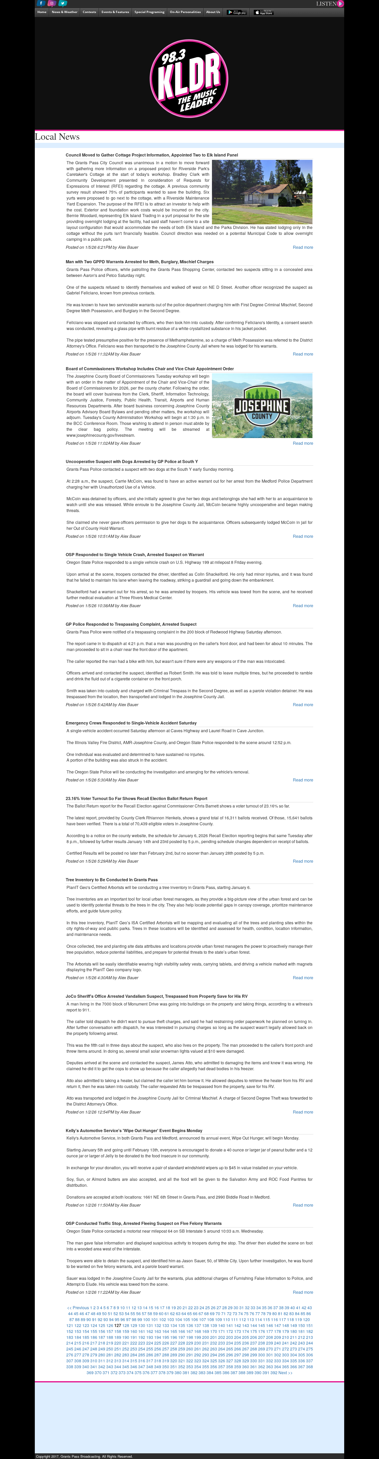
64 (184, 1313)
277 (77, 1355)
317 (149, 1361)
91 (94, 1319)
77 (257, 1313)
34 (258, 1307)
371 (106, 1372)
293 (205, 1355)
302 (277, 1355)
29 (230, 1307)
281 (109, 1355)
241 (285, 1343)
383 (202, 1372)
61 (166, 1313)
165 (173, 1331)
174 (245, 1331)
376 (146, 1372)
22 (190, 1307)
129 (133, 1325)
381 (186, 1372)
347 (141, 1367)
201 (213, 1337)
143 (245, 1325)
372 (114, 1372)
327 (229, 1361)
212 (301, 1337)
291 (189, 1355)
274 (301, 1349)
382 (194, 1372)
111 (234, 1319)
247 (85, 1349)
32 (247, 1307)
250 (109, 1349)
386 (226, 1372)
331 (261, 1361)
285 (141, 1355)
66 (195, 1313)
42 (304, 1307)
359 (237, 1367)
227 (173, 1343)
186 (93, 1337)
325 (213, 1361)
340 (85, 1367)
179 (285, 1331)
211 (293, 1337)
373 (122, 1372)
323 (197, 1361)
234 (229, 1343)
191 (133, 1337)
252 (125, 1349)
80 (274, 1313)
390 (257, 1372)
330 (253, 1361)
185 (85, 1337)
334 (285, 1361)
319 (165, 1361)
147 (277, 1325)
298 (245, 1355)
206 (253, 1337)
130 (141, 1325)
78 (263, 1313)
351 (173, 1367)
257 (165, 1349)
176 (261, 1331)
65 (189, 1313)
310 (93, 1361)
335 (293, 1361)
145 (261, 1325)
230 (197, 1343)
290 (181, 1355)
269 (261, 1349)
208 (269, 1337)
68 (206, 1313)
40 (292, 1307)
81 (280, 1313)
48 (93, 1313)
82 (286, 1313)
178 (277, 1331)
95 (117, 1319)
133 (165, 1325)
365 (285, 1367)
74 (240, 1313)
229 (189, 1343)
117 (282, 1319)
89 (83, 1319)
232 (213, 1343)
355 (205, 1367)
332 (269, 1361)
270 (269, 1349)
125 (101, 1325)
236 (245, 1343)
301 (269, 1355)
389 (249, 1372)
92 (100, 1319)
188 (109, 1337)
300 (261, 1355)
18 (168, 1307)
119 (298, 1319)
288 (165, 1355)
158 (117, 1331)
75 (246, 1313)
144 (253, 1325)
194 (157, 1337)
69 (212, 1313)
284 (133, 1355)
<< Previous (78, 1307)
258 (173, 1349)
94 (111, 1319)
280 (101, 1355)
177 (269, 1331)
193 (149, 1337)
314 (125, 1361)
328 (237, 1361)
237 (253, 1343)
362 (261, 1367)
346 (133, 1367)
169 (205, 1331)
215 (77, 1343)
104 (178, 1319)
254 (141, 1349)
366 (293, 1367)
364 (277, 1367)
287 (157, 1355)
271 (277, 1349)
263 (213, 1349)
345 (125, 1367)
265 (229, 1349)
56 (138, 1313)
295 (221, 1355)
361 (253, 1367)
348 (149, 1367)
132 (157, 1325)
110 (226, 1319)
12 (133, 1307)
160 (133, 1331)
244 (309, 1343)
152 (69, 1331)
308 (77, 1361)
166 (181, 1331)
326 (221, 1361)
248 (93, 1349)
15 (151, 1307)
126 (109, 1325)
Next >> (285, 1372)
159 (125, 1331)
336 (301, 1361)
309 (85, 1361)
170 (213, 1331)
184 (77, 1337)
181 (301, 1331)
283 (125, 1355)
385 (218, 1372)
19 (173, 1307)
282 (117, 1355)
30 (236, 1307)
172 (229, 1331)
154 (85, 1331)
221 (125, 1343)
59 (155, 1313)
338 (69, 1367)
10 (122, 1307)
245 (69, 1349)
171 (221, 1331)
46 (81, 1313)
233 (221, 1343)
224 (149, 1343)
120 (306, 1319)
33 (253, 1307)
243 (301, 1343)
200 (205, 1337)
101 (154, 1319)
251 (117, 1349)
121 (69, 1325)
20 (179, 1307)
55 (132, 1313)
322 (189, 1361)
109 (218, 1319)
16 (156, 1307)
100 (146, 1319)
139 (213, 1325)
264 (221, 1349)
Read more (303, 247)
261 (197, 1349)
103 (170, 1319)
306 (309, 1355)
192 (141, 1337)
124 (93, 1325)
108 (210, 1319)
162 (149, 1331)
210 (285, 1337)
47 (87, 1313)
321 (181, 1361)
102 (162, 1319)
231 (205, 1343)
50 (104, 1313)
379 (170, 1372)
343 (109, 1367)
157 (109, 1331)
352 (181, 1367)
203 (229, 1337)
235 (237, 1343)
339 (77, 1367)
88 (77, 1319)
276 (69, 1355)
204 (237, 1337)
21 (185, 1307)
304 (293, 1355)
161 (141, 1331)
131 (149, 1325)
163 (157, 1331)
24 (202, 1307)
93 (105, 1319)
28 (224, 1307)
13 (139, 1307)
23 (196, 1307)
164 (165, 1331)
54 (127, 1313)
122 (77, 1325)
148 (285, 1325)
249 (101, 1349)
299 (253, 1355)
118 (290, 1319)
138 (205, 1325)
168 (197, 1331)
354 (197, 1367)
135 (181, 1325)
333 (277, 1361)
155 (93, 1331)
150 (301, 1325)
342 (101, 1367)
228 (181, 1343)
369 (90, 1372)
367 (301, 1367)
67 (201, 1313)
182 (309, 1331)
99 (139, 1319)
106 (194, 1319)
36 (270, 1307)
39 (287, 1307)
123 (85, 1325)
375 (138, 1372)
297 (237, 1355)
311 (101, 1361)
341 (93, 1367)
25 (207, 1307)
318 (157, 1361)
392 (273, 1372)
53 (121, 1313)
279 (93, 1355)
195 (165, 1337)
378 (162, 1372)
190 (125, 1337)
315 (133, 1361)
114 (258, 1319)
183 (69, 1337)
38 (281, 1307)
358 (229, 1367)
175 (253, 1331)
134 (173, 1325)
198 (189, 1337)
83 (291, 1313)
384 (210, 1372)
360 (245, 1367)
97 (128, 1319)
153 (77, 1331)
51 (110, 1313)
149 (293, 1325)
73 (235, 1313)
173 (237, 1331)
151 (309, 1325)
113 (250, 1319)
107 (202, 1319)
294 (213, 1355)
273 (293, 1349)
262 (205, 1349)
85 (303, 1313)
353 (189, 1367)
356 (213, 1367)
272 (285, 1349)
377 (154, 1372)
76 (252, 1313)
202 (221, 1337)
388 (241, 1372)
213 (309, 1337)
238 (261, 1343)
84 (297, 1313)
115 (266, 1319)
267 (245, 1349)
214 (69, 1343)
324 (205, 1361)
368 (309, 1367)
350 (165, 1367)
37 (275, 1307)
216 (85, 1343)
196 (173, 1337)
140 (221, 1325)
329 (245, 1361)
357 (221, 1367)
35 (264, 1307)
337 (309, 1361)
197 (181, 1337)
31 (241, 1307)
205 (245, 1337)
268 (253, 1349)
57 (144, 1313)
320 (173, 1361)
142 (237, 1325)
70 (218, 1313)
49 (98, 1313)
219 (109, 1343)
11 (128, 1307)
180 (293, 1331)
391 (265, 1372)
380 (178, 1372)
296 (229, 1355)
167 (189, 1331)
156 (101, 1331)
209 (277, 1337)
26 (213, 1307)
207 (261, 1337)
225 (157, 1343)
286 (149, 1355)
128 (125, 1325)
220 (117, 1343)
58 (149, 1313)
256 (157, 1349)
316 (141, 1361)
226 (165, 1343)
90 (88, 1319)
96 (122, 1319)
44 (70, 1313)
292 (197, 1355)
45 (76, 1313)
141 (229, 1325)
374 (130, 1372)
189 (117, 1337)
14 (145, 1307)
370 (98, 1372)
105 (186, 1319)
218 (101, 1343)
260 (189, 1349)
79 (269, 1313)
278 (85, 1355)
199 (197, 1337)
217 (93, 1343)
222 (133, 1343)
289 (173, 1355)
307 (69, 1361)
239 (269, 1343)
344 (117, 1367)
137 (197, 1325)
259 (181, 1349)
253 (133, 1349)
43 (309, 1307)
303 (285, 1355)
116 (274, 1319)
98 (134, 1319)
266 (237, 1349)
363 (269, 1367)
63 (178, 1313)
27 (219, 1307)
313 (117, 1361)
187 (101, 1337)
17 (162, 1307)
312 (109, 1361)
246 (77, 1349)
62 (172, 1313)
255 (149, 1349)
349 (157, 1367)
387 (233, 1372)
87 (71, 1319)
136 (189, 1325)
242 (293, 1343)
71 (223, 1313)
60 (161, 1313)
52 (115, 1313)
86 (308, 1313)
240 (277, 1343)
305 (301, 1355)
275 (309, 1349)
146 (269, 1325)
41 (298, 1307)
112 (242, 1319)
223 (141, 1343)
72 (229, 1313)
